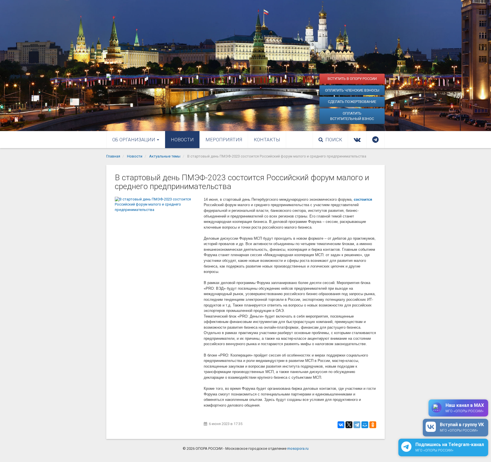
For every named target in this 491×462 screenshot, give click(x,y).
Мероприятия (223, 139)
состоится (363, 199)
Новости (182, 139)
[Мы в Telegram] (375, 139)
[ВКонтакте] (341, 424)
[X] (349, 424)
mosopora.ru (298, 448)
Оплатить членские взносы (352, 90)
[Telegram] (356, 424)
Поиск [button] (333, 139)
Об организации (134, 139)
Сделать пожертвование (352, 102)
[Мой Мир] (364, 424)
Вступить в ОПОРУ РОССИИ (352, 78)
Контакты (267, 139)
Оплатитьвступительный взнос (352, 116)
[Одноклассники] (372, 424)
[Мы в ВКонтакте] (357, 139)
